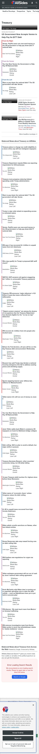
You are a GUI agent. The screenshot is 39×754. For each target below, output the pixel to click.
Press (21, 702)
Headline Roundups (8, 11)
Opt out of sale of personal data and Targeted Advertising (18, 745)
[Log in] (32, 2)
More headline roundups (27, 134)
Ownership (27, 702)
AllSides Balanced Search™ (11, 654)
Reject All (18, 738)
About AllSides (12, 702)
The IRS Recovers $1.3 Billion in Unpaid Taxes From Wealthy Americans (27, 121)
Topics (29, 11)
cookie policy (15, 727)
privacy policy (6, 727)
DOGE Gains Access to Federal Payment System (27, 103)
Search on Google (19, 677)
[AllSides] (19, 2)
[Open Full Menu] (3, 2)
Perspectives (21, 11)
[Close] (33, 705)
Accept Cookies (17, 733)
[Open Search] (36, 2)
